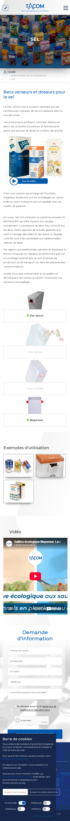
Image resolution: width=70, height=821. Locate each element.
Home (11, 72)
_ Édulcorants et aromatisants (28, 75)
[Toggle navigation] (65, 7)
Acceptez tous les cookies (15, 792)
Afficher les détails (43, 816)
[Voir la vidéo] (14, 181)
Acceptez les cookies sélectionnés (44, 792)
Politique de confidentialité (15, 759)
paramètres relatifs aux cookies (17, 776)
